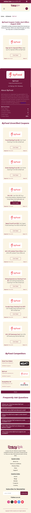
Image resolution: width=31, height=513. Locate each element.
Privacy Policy (15, 466)
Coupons (15, 483)
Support (15, 470)
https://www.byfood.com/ (15, 83)
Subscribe (24, 493)
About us (15, 461)
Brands (15, 481)
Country (15, 485)
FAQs (15, 468)
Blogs (15, 479)
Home (2, 16)
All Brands (8, 16)
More (15, 392)
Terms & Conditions (15, 463)
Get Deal (15, 55)
